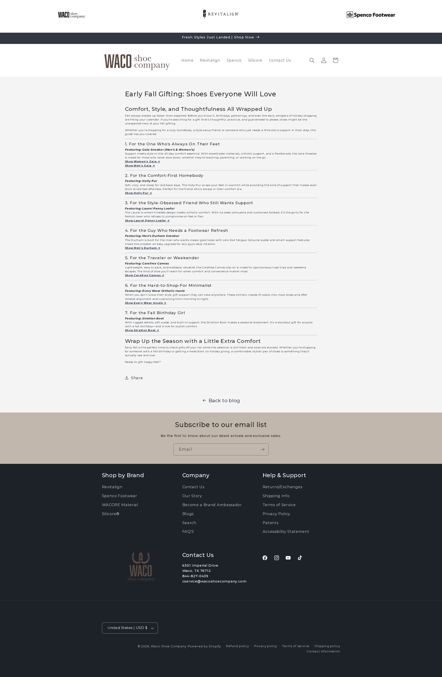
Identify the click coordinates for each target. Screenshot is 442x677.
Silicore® (110, 513)
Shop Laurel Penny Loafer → (147, 220)
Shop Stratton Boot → (142, 330)
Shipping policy (327, 646)
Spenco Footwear (119, 495)
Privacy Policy (277, 513)
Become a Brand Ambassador (212, 504)
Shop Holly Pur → (138, 193)
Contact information (323, 651)
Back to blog (224, 400)
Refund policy (237, 646)
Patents (271, 522)
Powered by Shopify (204, 646)
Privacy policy (265, 646)
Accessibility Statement (286, 531)
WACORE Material (120, 504)
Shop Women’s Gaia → (142, 161)
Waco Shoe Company (168, 646)
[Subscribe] (262, 449)
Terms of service (295, 646)
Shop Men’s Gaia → (140, 165)
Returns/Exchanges (282, 487)
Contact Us (193, 487)
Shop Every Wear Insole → (146, 302)
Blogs (188, 513)
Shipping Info (276, 495)
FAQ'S (188, 531)
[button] (312, 60)
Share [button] (137, 378)
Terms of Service (279, 504)
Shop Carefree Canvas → (144, 275)
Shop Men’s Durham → (142, 248)
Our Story (192, 495)
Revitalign (112, 487)
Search (189, 522)
